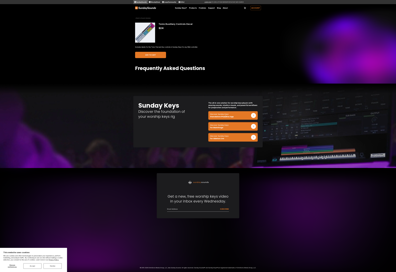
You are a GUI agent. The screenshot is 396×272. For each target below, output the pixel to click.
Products (193, 8)
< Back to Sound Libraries (143, 18)
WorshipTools (240, 237)
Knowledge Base (191, 237)
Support (211, 8)
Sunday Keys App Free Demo (170, 234)
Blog (219, 8)
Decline (52, 266)
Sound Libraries (140, 245)
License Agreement (192, 243)
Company (188, 234)
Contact (188, 240)
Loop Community (242, 234)
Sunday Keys (139, 234)
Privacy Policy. (54, 260)
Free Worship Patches (168, 240)
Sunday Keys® (181, 8)
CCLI (237, 240)
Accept (32, 266)
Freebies (202, 8)
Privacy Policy (190, 245)
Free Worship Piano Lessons (170, 237)
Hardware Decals (141, 248)
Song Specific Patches (143, 237)
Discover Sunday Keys (219, 114)
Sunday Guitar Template (143, 243)
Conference (215, 234)
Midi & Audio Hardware (143, 251)
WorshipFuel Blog (217, 237)
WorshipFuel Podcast (218, 240)
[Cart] (245, 8)
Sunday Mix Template (142, 240)
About (225, 8)
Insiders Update (165, 243)
